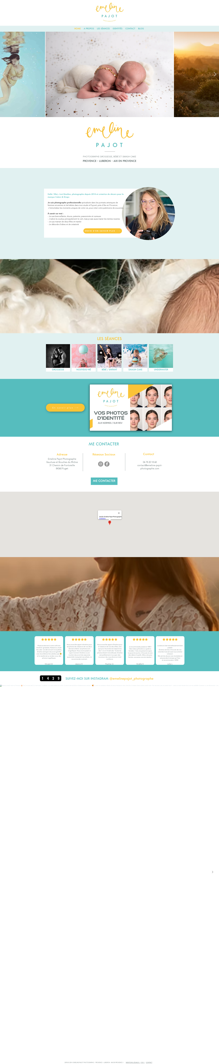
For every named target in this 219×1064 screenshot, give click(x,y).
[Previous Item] (4, 74)
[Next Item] (215, 74)
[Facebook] (107, 464)
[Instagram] (100, 464)
